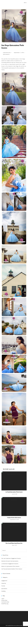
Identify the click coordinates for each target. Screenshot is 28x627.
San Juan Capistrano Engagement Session (11, 558)
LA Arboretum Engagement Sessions (9, 563)
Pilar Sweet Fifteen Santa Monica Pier (14, 543)
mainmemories (7, 52)
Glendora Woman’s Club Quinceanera (9, 561)
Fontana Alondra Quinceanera (14, 517)
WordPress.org (4, 603)
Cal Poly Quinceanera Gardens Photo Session (11, 568)
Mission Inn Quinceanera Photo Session (10, 566)
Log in (2, 598)
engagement (4, 580)
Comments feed (5, 602)
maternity (3, 583)
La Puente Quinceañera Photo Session (14, 492)
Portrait (3, 585)
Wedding (3, 591)
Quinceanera (6, 54)
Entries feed (4, 600)
